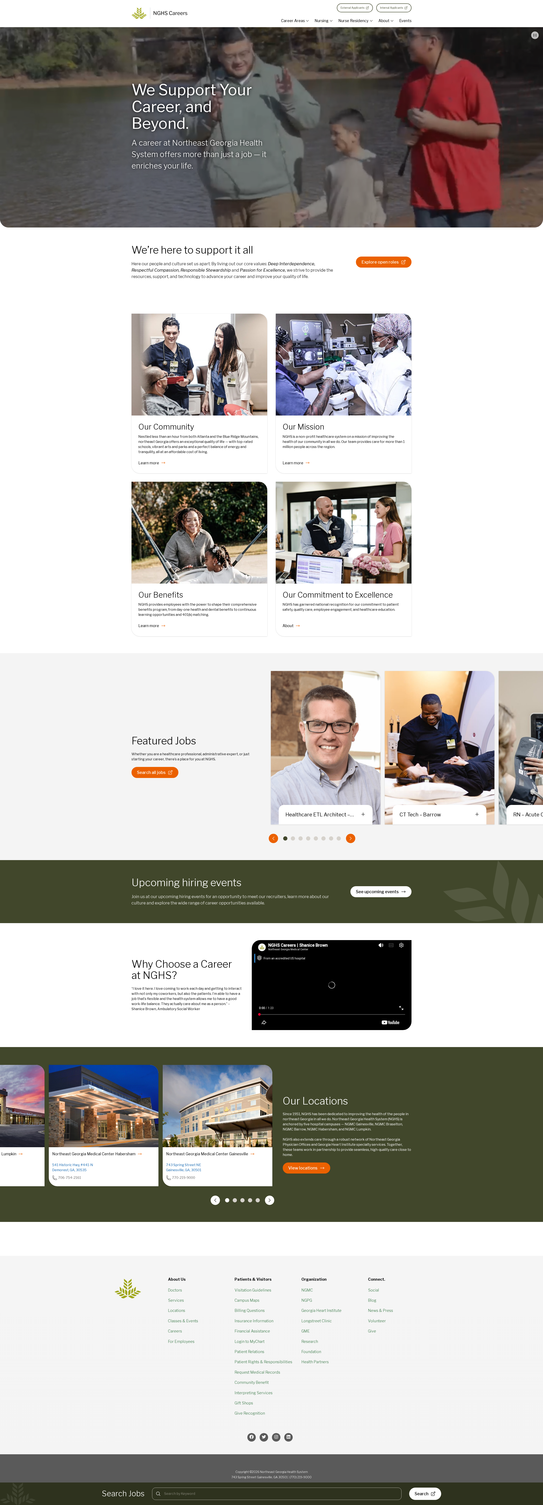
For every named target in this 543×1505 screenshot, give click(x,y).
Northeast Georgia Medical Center (94, 1154)
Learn (148, 463)
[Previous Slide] (273, 838)
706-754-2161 (69, 1178)
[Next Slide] (350, 838)
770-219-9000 (183, 1178)
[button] (535, 35)
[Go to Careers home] (160, 13)
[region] (271, 1380)
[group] (439, 748)
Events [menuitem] (405, 20)
